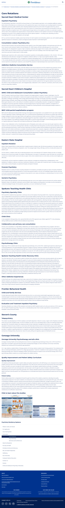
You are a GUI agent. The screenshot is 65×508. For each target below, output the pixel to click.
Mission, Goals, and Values (9, 426)
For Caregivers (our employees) (47, 475)
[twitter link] (6, 504)
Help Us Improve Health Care (8, 477)
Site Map (3, 486)
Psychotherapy (12, 438)
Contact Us (5, 460)
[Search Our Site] (62, 2)
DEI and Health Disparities (9, 450)
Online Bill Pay (44, 483)
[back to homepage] (2, 6)
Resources (44, 473)
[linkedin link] (10, 504)
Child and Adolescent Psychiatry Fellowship (13, 465)
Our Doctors (4, 484)
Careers (4, 463)
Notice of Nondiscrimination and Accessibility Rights (52, 500)
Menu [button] (4, 2)
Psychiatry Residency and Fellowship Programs (20, 6)
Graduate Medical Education (9, 458)
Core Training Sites (7, 431)
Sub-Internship (6, 455)
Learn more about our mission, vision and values (49, 493)
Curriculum (48, 6)
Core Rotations (12, 436)
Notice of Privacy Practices (22, 502)
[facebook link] (3, 504)
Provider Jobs (44, 479)
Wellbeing (5, 453)
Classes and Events (45, 481)
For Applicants (6, 429)
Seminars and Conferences (15, 440)
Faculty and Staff (7, 445)
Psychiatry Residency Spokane (38, 6)
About (3, 473)
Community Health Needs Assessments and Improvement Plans (11, 482)
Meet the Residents (7, 443)
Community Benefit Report (7, 479)
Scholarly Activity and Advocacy (10, 448)
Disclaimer (19, 500)
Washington (6, 6)
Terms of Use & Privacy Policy (31, 500)
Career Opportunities (45, 477)
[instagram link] (13, 504)
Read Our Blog (44, 485)
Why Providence (5, 475)
